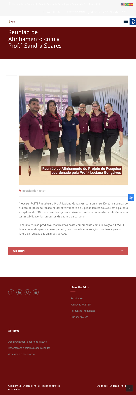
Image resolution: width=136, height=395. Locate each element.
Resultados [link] (76, 298)
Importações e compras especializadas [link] (29, 347)
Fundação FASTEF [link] (80, 304)
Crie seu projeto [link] (79, 316)
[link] (44, 12)
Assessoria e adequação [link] (21, 353)
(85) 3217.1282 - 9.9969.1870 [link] (107, 12)
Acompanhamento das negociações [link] (27, 341)
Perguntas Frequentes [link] (82, 310)
